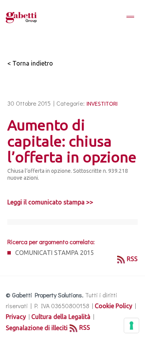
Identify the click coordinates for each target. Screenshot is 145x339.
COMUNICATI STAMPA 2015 (54, 252)
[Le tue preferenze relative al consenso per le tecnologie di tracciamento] (131, 325)
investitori (102, 104)
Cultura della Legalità (60, 316)
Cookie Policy (113, 305)
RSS (132, 258)
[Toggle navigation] (130, 17)
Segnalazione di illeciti (37, 327)
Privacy (16, 316)
